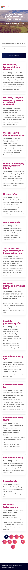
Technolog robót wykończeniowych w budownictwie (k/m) (13, 250)
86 (22, 541)
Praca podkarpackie (10, 23)
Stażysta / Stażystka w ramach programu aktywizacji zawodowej (13, 101)
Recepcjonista (10, 481)
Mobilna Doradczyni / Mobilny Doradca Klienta (13, 165)
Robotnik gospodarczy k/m (12, 322)
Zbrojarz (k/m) (10, 194)
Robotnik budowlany (13, 457)
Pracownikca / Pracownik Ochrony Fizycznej (12, 67)
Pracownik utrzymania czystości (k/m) (14, 285)
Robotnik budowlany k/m (13, 357)
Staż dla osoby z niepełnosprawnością (13, 134)
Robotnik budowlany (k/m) (13, 418)
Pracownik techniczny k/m (10, 505)
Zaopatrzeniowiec (12, 222)
